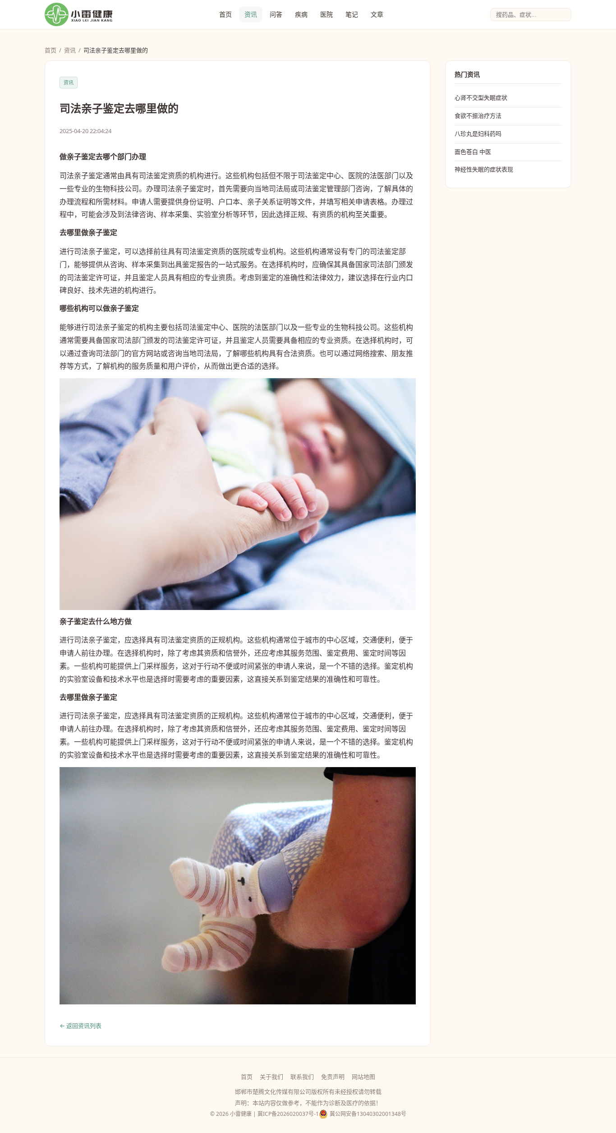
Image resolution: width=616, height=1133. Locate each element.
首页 (225, 14)
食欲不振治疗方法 (478, 115)
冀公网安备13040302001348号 (368, 1114)
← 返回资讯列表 (80, 1026)
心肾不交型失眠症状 (481, 97)
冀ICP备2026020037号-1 (288, 1114)
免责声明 (333, 1077)
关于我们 (271, 1077)
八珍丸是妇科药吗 (478, 133)
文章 (377, 14)
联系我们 (302, 1077)
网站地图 (363, 1077)
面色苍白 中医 (473, 152)
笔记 (351, 14)
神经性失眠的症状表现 (484, 169)
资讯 (250, 14)
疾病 (301, 14)
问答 (276, 14)
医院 (326, 14)
